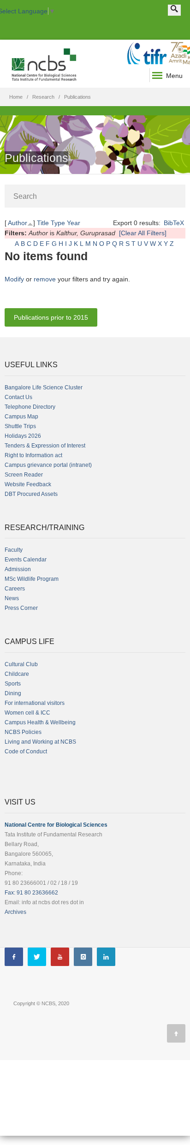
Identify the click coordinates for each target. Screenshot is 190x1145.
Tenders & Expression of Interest (45, 445)
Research (43, 97)
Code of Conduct (26, 751)
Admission (18, 569)
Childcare (17, 674)
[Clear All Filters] (142, 233)
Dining (13, 693)
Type (58, 223)
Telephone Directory (30, 407)
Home (16, 97)
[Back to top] (176, 1033)
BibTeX (174, 223)
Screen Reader (24, 474)
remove (45, 279)
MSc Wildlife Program (32, 579)
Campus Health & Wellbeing (40, 722)
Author (17, 223)
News (12, 598)
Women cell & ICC (27, 713)
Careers (15, 588)
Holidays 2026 (23, 436)
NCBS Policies (23, 732)
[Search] (174, 10)
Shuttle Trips (20, 426)
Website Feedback (28, 484)
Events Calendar (26, 559)
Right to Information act (33, 455)
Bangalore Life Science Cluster (44, 387)
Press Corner (21, 608)
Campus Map (21, 416)
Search (25, 196)
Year (73, 223)
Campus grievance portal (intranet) (48, 465)
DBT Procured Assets (31, 494)
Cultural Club (21, 664)
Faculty (14, 550)
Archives (15, 912)
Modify (14, 279)
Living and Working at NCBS (40, 742)
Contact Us (18, 397)
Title (43, 223)
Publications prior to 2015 (51, 317)
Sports (13, 683)
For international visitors (35, 703)
